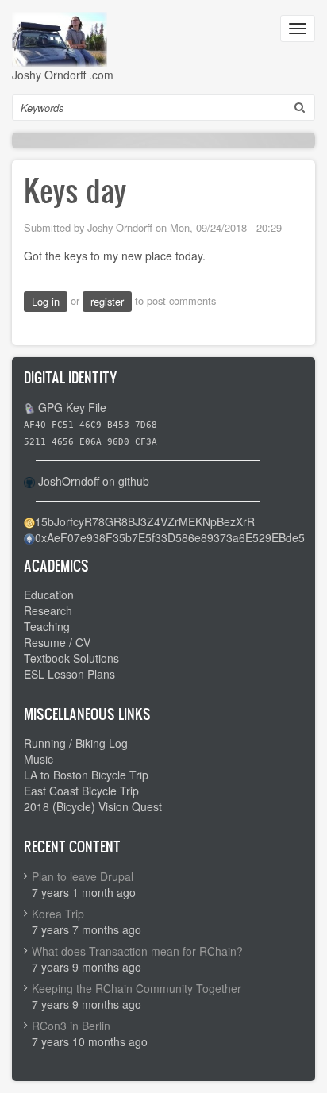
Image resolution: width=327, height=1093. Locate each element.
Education (49, 594)
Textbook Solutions (71, 658)
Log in (46, 301)
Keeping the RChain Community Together (136, 988)
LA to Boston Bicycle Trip (86, 775)
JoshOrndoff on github (93, 481)
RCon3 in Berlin (71, 1025)
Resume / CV (57, 642)
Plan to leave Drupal (82, 876)
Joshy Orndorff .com (62, 75)
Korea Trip (58, 914)
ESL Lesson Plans (69, 674)
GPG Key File (72, 407)
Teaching (47, 626)
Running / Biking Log (76, 743)
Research (48, 610)
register (107, 301)
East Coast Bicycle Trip (81, 791)
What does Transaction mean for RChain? (137, 951)
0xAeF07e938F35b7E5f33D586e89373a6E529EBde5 (170, 537)
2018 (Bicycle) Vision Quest (93, 806)
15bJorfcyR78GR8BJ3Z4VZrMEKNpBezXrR (145, 521)
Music (38, 759)
